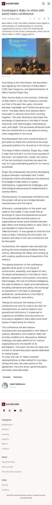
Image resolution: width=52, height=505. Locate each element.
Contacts (5, 490)
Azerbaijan (6, 377)
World (4, 444)
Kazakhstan (7, 424)
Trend (24, 34)
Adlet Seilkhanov (17, 384)
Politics (5, 429)
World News (18, 377)
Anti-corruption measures (12, 472)
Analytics (5, 439)
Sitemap (5, 485)
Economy (5, 434)
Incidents (5, 449)
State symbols (7, 467)
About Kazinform (8, 462)
